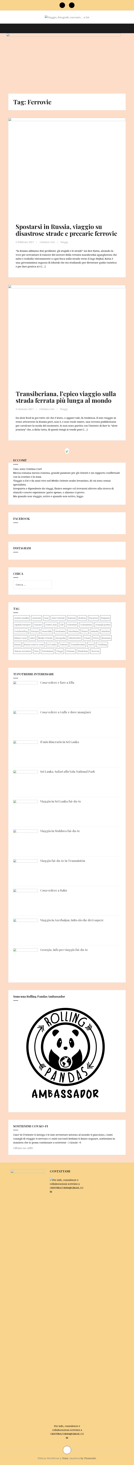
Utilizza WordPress (48, 1458)
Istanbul (105, 631)
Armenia (36, 617)
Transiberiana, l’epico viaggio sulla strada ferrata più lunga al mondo (66, 397)
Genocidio (47, 631)
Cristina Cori (47, 242)
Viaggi (64, 242)
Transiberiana (78, 644)
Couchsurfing (21, 631)
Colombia (72, 624)
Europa (35, 631)
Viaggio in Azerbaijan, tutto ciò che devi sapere (72, 920)
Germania (60, 631)
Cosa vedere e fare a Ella (57, 682)
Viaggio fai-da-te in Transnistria (62, 861)
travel (91, 644)
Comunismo (86, 624)
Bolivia (82, 617)
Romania (106, 637)
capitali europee (22, 624)
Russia (17, 644)
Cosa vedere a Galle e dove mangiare (65, 712)
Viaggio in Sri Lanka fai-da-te (60, 801)
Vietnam (70, 651)
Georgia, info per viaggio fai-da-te (64, 950)
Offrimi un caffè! (23, 1148)
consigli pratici (102, 624)
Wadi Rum (83, 651)
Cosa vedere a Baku (53, 890)
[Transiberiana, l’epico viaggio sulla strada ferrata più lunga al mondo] (65, 333)
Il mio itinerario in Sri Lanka (59, 742)
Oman (87, 637)
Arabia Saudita (21, 617)
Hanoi (85, 631)
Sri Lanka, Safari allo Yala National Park (67, 772)
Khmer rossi (20, 637)
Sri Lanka (52, 644)
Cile (62, 624)
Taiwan (63, 644)
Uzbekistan (47, 651)
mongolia (60, 637)
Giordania (73, 631)
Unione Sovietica (22, 651)
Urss (36, 651)
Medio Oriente (45, 637)
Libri (32, 637)
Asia (46, 617)
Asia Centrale (58, 617)
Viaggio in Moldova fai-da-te (60, 831)
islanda (94, 631)
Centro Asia (51, 624)
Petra (96, 637)
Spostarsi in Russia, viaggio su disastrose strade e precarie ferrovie (66, 229)
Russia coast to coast (34, 644)
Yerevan (95, 651)
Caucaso (38, 624)
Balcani (71, 617)
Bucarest (93, 617)
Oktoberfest (75, 637)
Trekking (102, 644)
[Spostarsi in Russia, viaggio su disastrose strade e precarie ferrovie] (65, 166)
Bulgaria (105, 617)
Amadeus (74, 1458)
